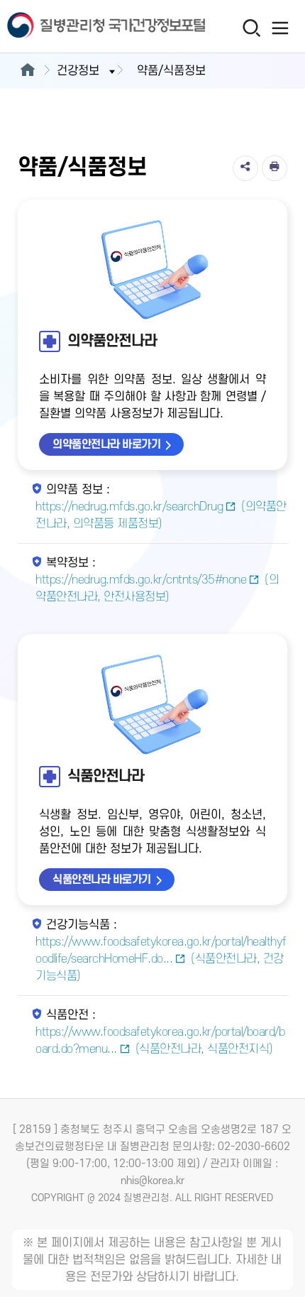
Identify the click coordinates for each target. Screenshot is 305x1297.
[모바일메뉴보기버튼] (280, 27)
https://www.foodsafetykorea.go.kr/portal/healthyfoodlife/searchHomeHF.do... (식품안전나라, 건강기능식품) (161, 959)
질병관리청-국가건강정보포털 (76, 26)
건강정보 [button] (78, 71)
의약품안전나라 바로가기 (106, 444)
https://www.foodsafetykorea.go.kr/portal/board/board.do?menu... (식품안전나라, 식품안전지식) (159, 1041)
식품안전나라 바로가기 (101, 879)
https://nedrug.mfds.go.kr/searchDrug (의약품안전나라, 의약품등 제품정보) (161, 515)
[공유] (245, 168)
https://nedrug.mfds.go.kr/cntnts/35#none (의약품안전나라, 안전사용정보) (157, 588)
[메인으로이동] (27, 71)
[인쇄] (274, 168)
